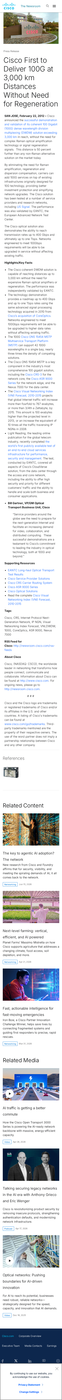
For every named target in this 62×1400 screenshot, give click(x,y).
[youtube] (44, 1361)
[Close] (57, 1368)
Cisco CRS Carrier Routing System (30, 582)
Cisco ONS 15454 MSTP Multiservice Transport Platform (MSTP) (30, 341)
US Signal (23, 206)
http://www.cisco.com (34, 680)
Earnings (51, 1345)
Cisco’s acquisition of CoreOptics (29, 315)
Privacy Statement (29, 1384)
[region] (31, 1381)
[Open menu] (54, 6)
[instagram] (58, 1361)
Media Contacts (33, 1345)
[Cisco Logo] (9, 6)
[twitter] (15, 1361)
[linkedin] (30, 1361)
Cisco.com (8, 1335)
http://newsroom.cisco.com (22, 689)
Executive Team (11, 1345)
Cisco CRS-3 (33, 374)
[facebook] (2, 1361)
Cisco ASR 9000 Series (23, 587)
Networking (10, 884)
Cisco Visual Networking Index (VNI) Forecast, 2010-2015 (29, 599)
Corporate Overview (30, 1335)
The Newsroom (30, 6)
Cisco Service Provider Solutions (29, 578)
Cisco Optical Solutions (23, 591)
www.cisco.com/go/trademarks (24, 724)
